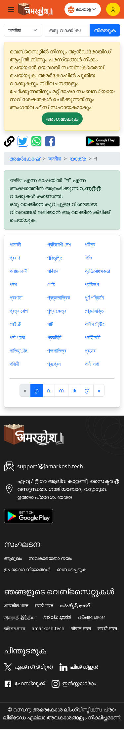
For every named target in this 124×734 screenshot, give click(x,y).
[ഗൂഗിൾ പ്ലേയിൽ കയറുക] (102, 140)
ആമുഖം (13, 558)
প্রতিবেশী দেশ (59, 244)
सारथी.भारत (107, 628)
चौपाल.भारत (81, 628)
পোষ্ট (51, 284)
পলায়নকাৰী (18, 271)
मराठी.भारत (44, 605)
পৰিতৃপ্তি (54, 257)
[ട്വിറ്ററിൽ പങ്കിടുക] (24, 140)
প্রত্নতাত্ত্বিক (58, 297)
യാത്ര (77, 158)
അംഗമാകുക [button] (62, 118)
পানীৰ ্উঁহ (94, 324)
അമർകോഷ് (24, 158)
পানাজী (15, 244)
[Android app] (28, 515)
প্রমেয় (90, 350)
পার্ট (50, 324)
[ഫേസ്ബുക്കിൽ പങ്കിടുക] (50, 140)
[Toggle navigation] (11, 9)
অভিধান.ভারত (14, 628)
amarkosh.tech (48, 628)
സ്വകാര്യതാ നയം (50, 558)
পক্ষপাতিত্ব (56, 350)
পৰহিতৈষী (93, 337)
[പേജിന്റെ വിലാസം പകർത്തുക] (10, 140)
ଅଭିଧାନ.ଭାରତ (91, 617)
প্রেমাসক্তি (94, 310)
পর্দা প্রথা (17, 337)
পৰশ (13, 284)
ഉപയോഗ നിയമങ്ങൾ (27, 569)
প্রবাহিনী (54, 337)
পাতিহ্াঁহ (18, 350)
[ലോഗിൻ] (113, 9)
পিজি (89, 257)
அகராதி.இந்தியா (20, 617)
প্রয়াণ (15, 257)
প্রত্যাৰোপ (19, 310)
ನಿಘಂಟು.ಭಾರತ (57, 617)
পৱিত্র (90, 244)
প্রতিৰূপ (92, 284)
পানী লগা (92, 363)
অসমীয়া (54, 158)
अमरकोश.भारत (16, 605)
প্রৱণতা (16, 297)
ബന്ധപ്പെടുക (71, 569)
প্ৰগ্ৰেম (54, 363)
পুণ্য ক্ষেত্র (56, 310)
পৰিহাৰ (52, 271)
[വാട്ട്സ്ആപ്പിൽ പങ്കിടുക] (37, 140)
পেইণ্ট (15, 324)
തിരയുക (105, 30)
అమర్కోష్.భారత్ (75, 605)
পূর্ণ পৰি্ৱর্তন (94, 297)
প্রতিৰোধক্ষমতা (97, 271)
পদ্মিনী (14, 363)
